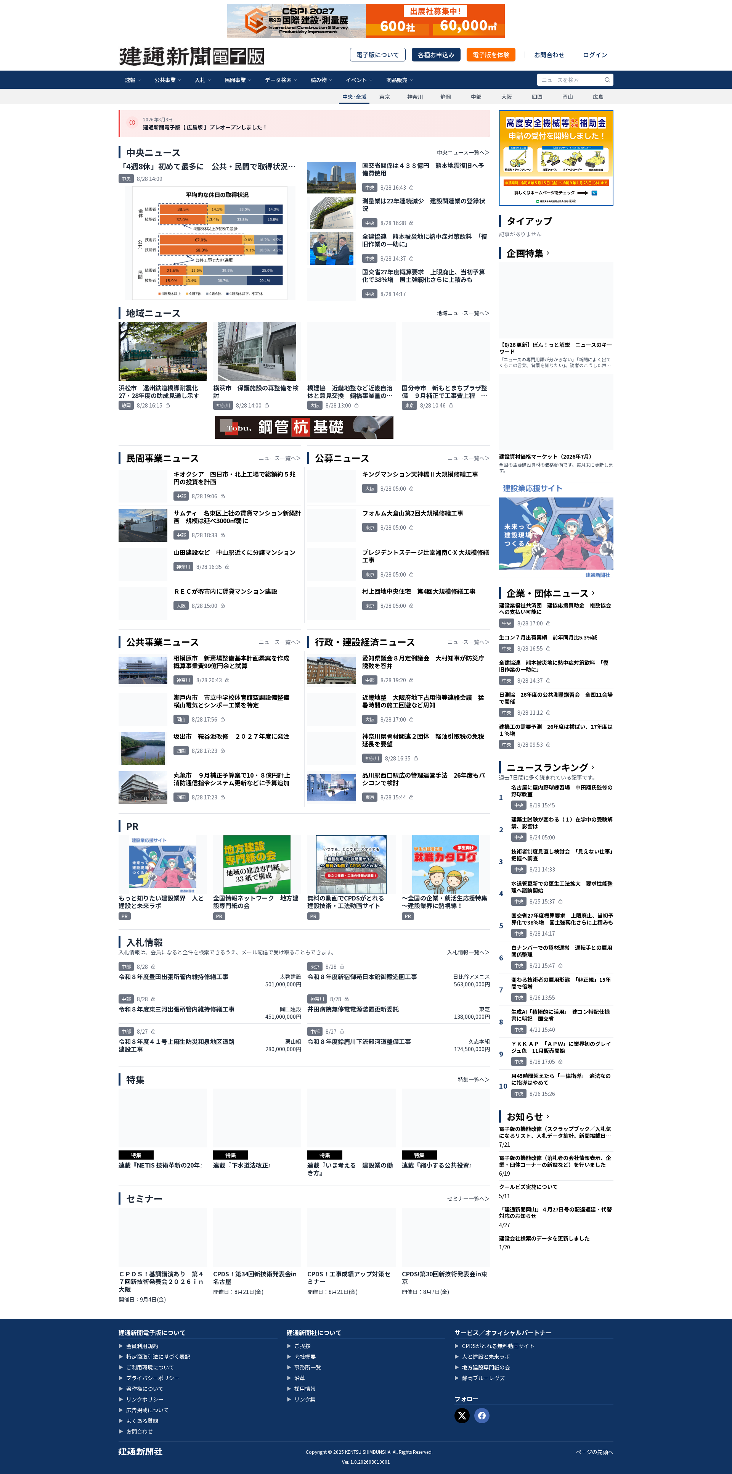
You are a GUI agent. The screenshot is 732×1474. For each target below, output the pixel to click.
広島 (598, 96)
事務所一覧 (304, 1367)
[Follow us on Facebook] (482, 1415)
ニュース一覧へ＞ (280, 458)
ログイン (595, 54)
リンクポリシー (141, 1399)
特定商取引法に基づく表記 (154, 1356)
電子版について (377, 54)
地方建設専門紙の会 (482, 1367)
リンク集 (301, 1399)
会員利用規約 (138, 1346)
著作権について (141, 1388)
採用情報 (301, 1388)
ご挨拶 (298, 1346)
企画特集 (525, 253)
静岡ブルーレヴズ (479, 1378)
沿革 (296, 1378)
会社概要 (301, 1356)
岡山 (567, 96)
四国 (537, 96)
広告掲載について (144, 1410)
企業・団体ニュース (548, 593)
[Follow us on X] (462, 1415)
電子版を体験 (491, 54)
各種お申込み (436, 54)
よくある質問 (138, 1420)
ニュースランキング (547, 767)
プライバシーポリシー (149, 1378)
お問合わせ (549, 54)
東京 (384, 96)
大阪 (506, 96)
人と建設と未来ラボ (482, 1356)
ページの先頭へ (594, 1452)
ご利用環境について (146, 1367)
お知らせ (525, 1116)
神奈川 (415, 96)
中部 (476, 96)
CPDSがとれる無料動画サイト (494, 1346)
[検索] (607, 80)
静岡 (445, 96)
